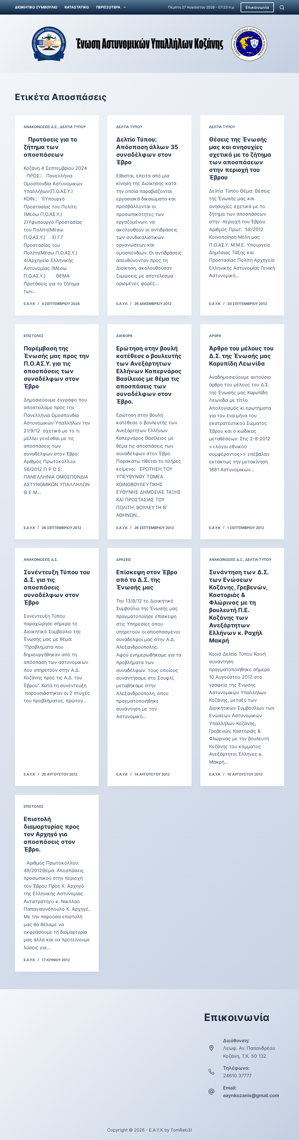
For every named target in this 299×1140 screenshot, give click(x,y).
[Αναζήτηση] (282, 7)
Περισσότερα (108, 7)
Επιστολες (34, 336)
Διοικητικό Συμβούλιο (36, 7)
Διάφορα (124, 336)
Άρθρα (215, 336)
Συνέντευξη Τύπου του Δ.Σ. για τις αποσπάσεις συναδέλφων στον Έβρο (57, 587)
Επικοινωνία (257, 7)
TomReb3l (181, 1130)
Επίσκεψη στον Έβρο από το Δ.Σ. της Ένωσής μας (146, 580)
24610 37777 (237, 1075)
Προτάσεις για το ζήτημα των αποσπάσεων (50, 147)
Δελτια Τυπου (73, 127)
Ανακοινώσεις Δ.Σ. (41, 127)
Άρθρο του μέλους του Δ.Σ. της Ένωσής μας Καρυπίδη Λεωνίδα (241, 356)
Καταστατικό (77, 7)
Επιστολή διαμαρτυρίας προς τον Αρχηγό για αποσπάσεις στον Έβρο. (52, 834)
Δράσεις (123, 559)
